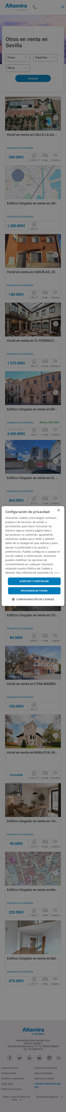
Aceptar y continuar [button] (34, 581)
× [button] (58, 510)
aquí (57, 572)
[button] (33, 599)
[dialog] (33, 556)
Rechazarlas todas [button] (34, 590)
